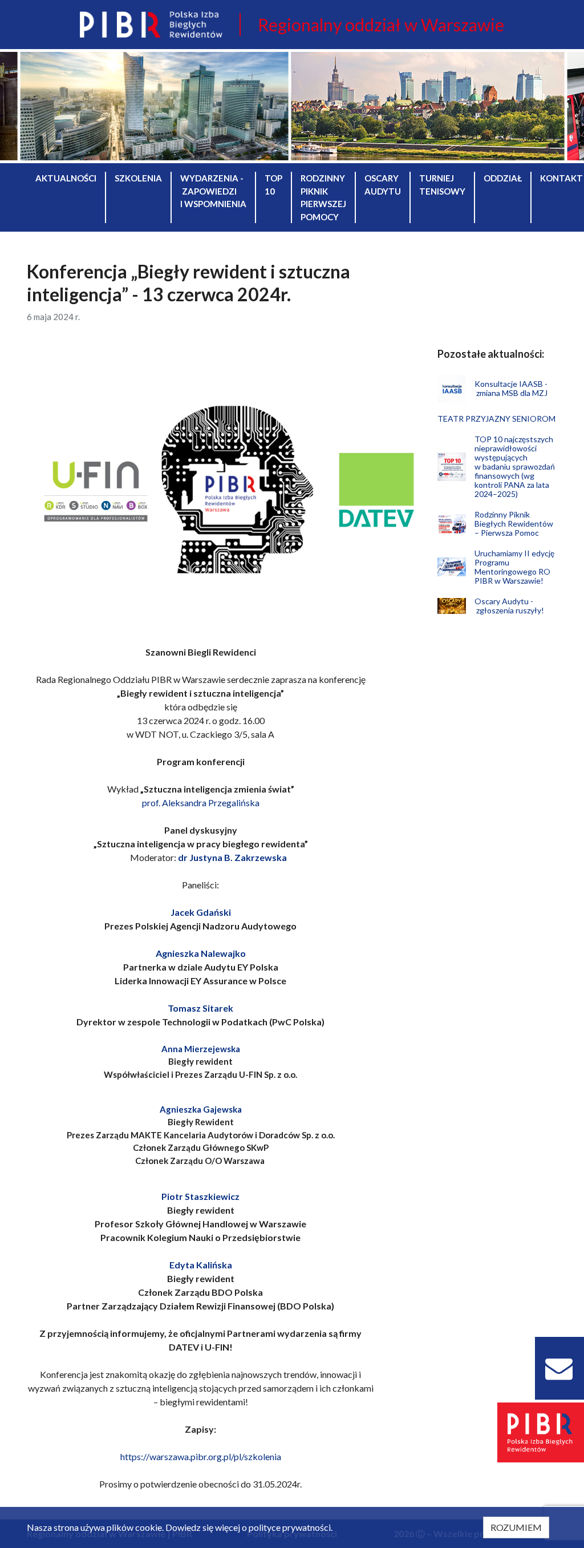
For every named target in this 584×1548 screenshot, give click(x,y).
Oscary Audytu (382, 184)
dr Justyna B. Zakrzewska (232, 857)
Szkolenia (138, 178)
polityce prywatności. (290, 1527)
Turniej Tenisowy (442, 184)
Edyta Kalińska (200, 1264)
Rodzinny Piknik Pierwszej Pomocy (323, 197)
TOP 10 (273, 184)
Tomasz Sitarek (200, 1008)
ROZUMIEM (516, 1527)
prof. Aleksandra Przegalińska (200, 802)
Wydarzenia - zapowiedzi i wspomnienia (213, 191)
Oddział (503, 178)
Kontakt (561, 178)
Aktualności (65, 178)
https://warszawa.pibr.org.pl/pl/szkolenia (200, 1456)
